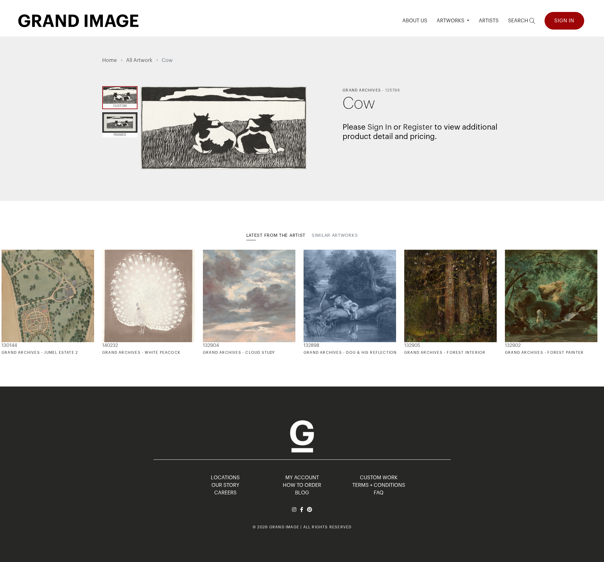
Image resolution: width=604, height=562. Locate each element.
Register (418, 127)
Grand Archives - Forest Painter (544, 352)
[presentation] (107, 302)
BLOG (302, 492)
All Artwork (139, 60)
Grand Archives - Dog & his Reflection (350, 352)
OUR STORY (225, 485)
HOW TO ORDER (302, 485)
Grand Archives (362, 90)
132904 (211, 345)
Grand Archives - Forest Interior (444, 352)
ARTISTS (489, 20)
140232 (110, 345)
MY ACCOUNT (302, 477)
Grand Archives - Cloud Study (239, 352)
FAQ (378, 492)
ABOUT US (414, 20)
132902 (513, 345)
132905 (412, 345)
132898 (311, 345)
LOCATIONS (225, 477)
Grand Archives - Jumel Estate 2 (40, 352)
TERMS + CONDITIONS (378, 485)
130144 (9, 345)
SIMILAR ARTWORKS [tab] (335, 235)
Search (518, 20)
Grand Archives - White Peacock (141, 352)
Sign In (564, 20)
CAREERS (225, 492)
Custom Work (379, 477)
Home (109, 60)
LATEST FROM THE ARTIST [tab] (275, 235)
